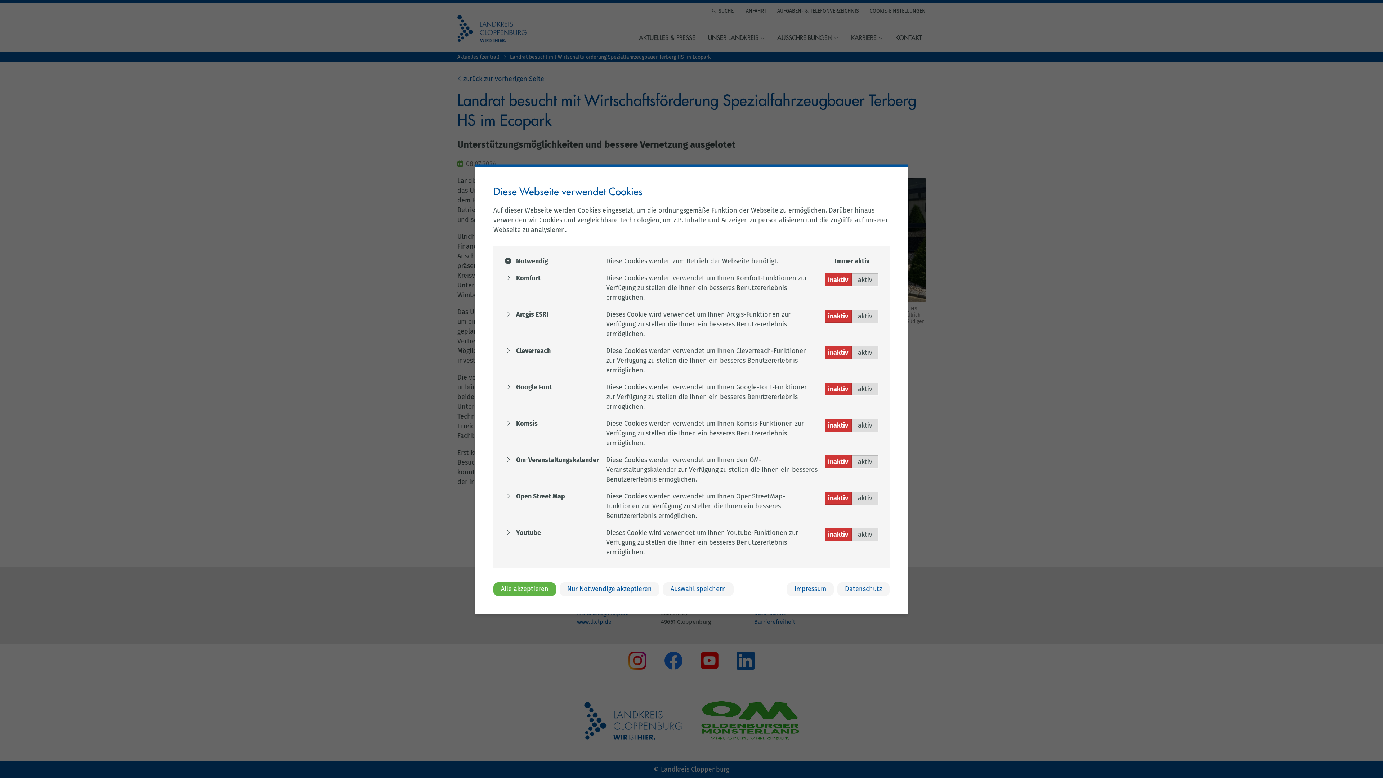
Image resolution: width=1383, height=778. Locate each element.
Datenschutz (863, 589)
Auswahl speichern (698, 589)
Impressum (810, 589)
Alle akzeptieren (525, 589)
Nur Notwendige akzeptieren (609, 589)
